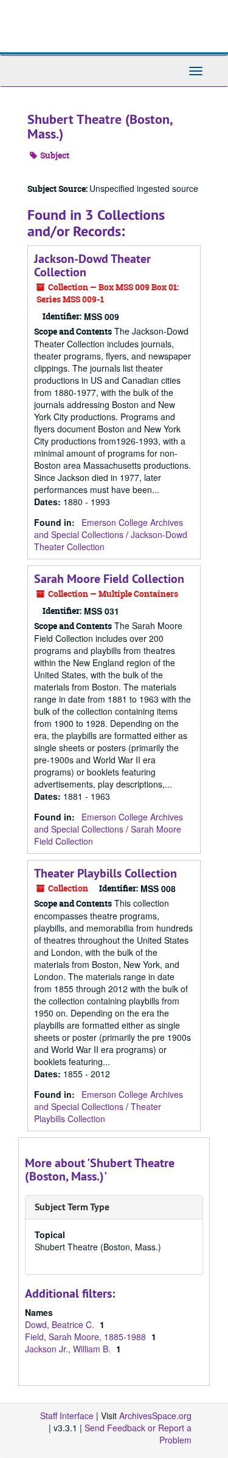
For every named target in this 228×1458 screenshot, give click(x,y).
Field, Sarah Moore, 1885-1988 (86, 1336)
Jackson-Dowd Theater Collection (92, 265)
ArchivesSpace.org (155, 1415)
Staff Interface (67, 1415)
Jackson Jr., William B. (69, 1349)
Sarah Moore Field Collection (109, 579)
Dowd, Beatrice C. (61, 1324)
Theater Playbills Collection (105, 873)
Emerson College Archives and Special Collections (108, 528)
